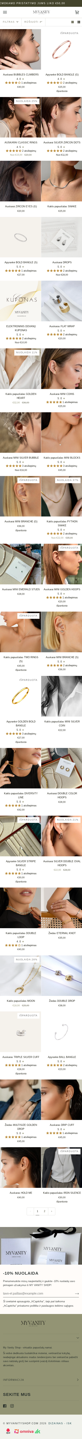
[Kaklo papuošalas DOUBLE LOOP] (20, 908)
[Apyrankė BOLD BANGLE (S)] (20, 237)
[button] (13, 82)
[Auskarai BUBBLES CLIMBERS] (20, 49)
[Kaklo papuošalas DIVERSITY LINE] (20, 768)
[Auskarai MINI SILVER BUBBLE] (20, 432)
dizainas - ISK (60, 1423)
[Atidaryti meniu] (8, 12)
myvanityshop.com (22, 1423)
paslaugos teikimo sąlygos (57, 1305)
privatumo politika (28, 1305)
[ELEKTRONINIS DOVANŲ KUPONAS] (20, 301)
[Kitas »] (51, 1211)
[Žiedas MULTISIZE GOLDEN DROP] (20, 1099)
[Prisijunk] (74, 1294)
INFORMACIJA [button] (13, 1379)
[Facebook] (4, 1406)
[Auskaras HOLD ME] (20, 1167)
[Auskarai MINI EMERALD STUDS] (20, 564)
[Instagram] (12, 1406)
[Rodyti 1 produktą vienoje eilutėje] (72, 22)
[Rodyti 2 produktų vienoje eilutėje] (79, 22)
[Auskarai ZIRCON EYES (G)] (20, 181)
